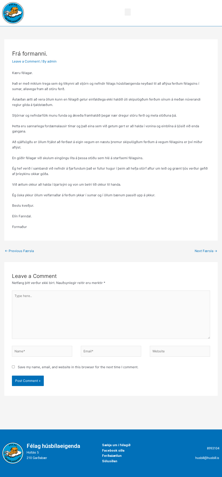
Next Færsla (206, 251)
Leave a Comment (26, 61)
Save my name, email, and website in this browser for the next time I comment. (78, 367)
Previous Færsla (19, 251)
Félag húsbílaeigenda (53, 446)
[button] (128, 12)
